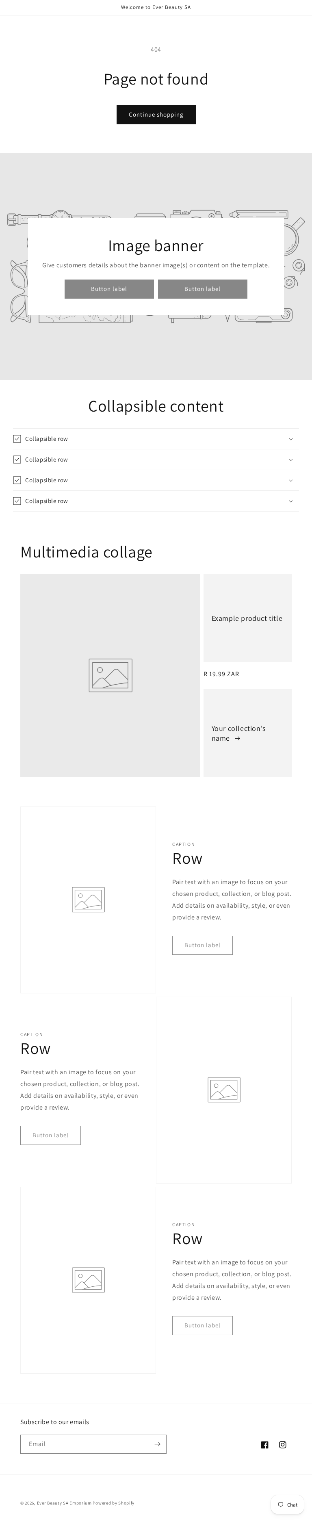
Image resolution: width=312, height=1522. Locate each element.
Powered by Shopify (113, 1503)
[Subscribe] (157, 1444)
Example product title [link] (247, 618)
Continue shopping (156, 114)
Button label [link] (109, 289)
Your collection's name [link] (239, 733)
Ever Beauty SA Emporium (64, 1503)
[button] (156, 439)
